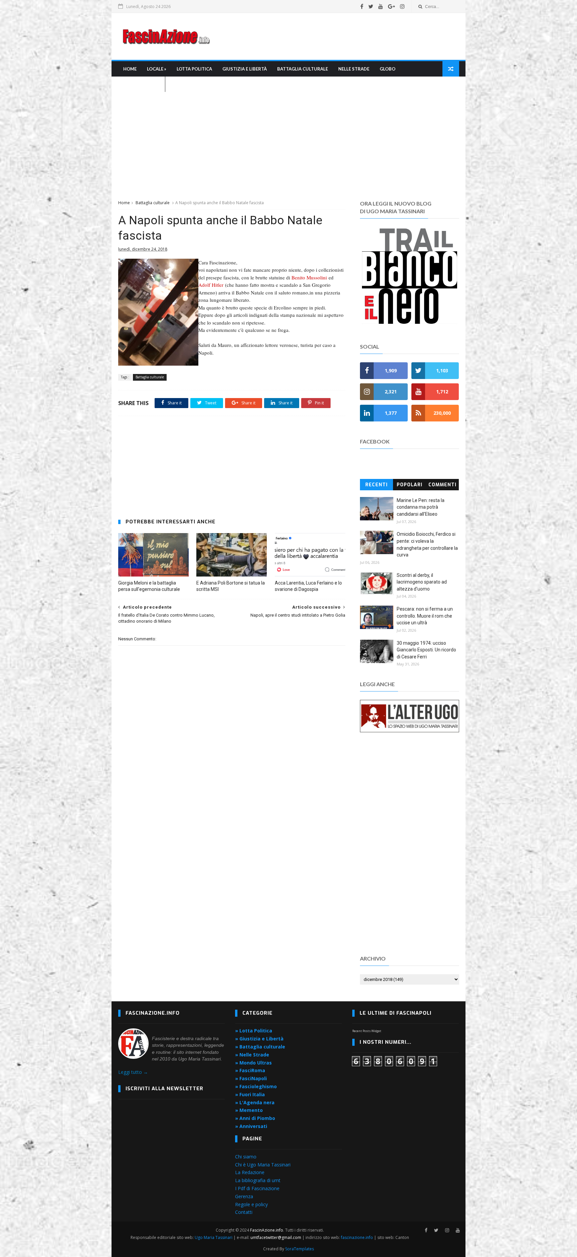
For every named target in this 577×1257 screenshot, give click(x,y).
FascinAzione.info (266, 1230)
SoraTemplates (299, 1249)
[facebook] (361, 6)
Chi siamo (245, 1156)
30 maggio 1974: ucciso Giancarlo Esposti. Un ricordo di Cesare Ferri (426, 649)
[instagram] (402, 6)
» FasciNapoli (251, 1078)
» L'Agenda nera (254, 1102)
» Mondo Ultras (253, 1062)
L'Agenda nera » (141, 84)
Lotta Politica (194, 69)
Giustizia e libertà (244, 69)
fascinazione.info (357, 1237)
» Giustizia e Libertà (259, 1038)
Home (130, 69)
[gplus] (391, 6)
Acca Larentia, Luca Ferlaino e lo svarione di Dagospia (308, 586)
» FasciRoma (250, 1070)
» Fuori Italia (250, 1094)
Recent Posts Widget (366, 1031)
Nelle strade (353, 69)
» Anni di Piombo (255, 1118)
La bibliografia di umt (257, 1180)
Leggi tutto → (133, 1072)
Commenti (442, 485)
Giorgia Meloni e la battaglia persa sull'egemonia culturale (149, 586)
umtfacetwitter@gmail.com (276, 1237)
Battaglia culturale (302, 69)
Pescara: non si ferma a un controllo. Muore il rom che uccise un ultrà (425, 615)
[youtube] (380, 6)
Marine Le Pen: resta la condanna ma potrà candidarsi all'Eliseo (420, 507)
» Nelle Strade (252, 1054)
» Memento (249, 1110)
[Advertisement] (337, 36)
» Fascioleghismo (256, 1086)
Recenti (376, 485)
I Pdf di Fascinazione (257, 1188)
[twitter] (370, 6)
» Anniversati (251, 1126)
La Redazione (249, 1172)
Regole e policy (251, 1204)
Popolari (409, 485)
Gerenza (244, 1196)
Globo (387, 69)
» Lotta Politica (253, 1030)
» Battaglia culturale (260, 1046)
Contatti (243, 1212)
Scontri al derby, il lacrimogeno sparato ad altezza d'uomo (422, 582)
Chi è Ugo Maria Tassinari (263, 1164)
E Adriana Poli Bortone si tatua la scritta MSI (230, 586)
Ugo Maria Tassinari (213, 1237)
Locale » (156, 69)
